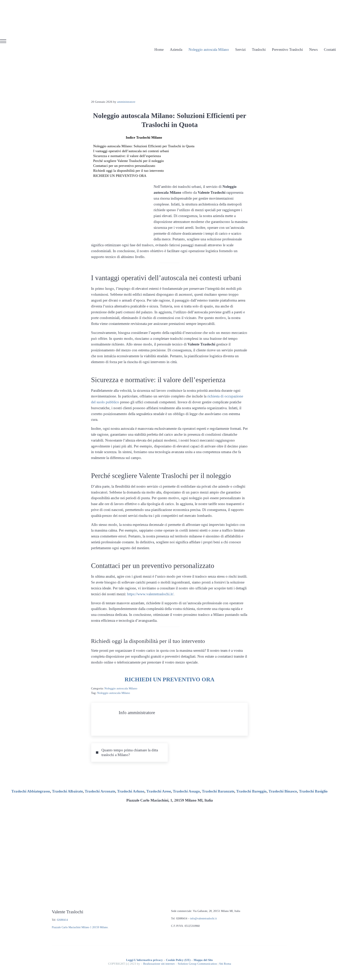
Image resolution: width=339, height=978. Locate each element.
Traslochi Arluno (130, 791)
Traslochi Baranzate (218, 791)
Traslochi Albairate (67, 791)
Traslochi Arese (158, 791)
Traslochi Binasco (283, 791)
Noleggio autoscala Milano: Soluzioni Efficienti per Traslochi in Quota (143, 146)
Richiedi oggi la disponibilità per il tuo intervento (128, 171)
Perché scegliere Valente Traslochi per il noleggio (128, 161)
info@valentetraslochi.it (203, 918)
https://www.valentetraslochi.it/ (150, 594)
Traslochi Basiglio (313, 791)
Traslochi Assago (186, 791)
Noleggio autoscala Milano (120, 688)
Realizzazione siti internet (159, 963)
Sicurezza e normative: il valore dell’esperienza (127, 156)
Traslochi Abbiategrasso (30, 791)
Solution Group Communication (197, 963)
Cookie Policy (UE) (178, 960)
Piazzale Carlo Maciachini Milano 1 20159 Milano (80, 927)
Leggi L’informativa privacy (144, 960)
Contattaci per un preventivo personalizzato (124, 166)
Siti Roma (225, 963)
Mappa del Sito (203, 960)
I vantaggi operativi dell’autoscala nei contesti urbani (131, 151)
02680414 (62, 919)
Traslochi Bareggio (251, 791)
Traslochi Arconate (100, 791)
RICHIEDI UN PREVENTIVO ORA (119, 176)
